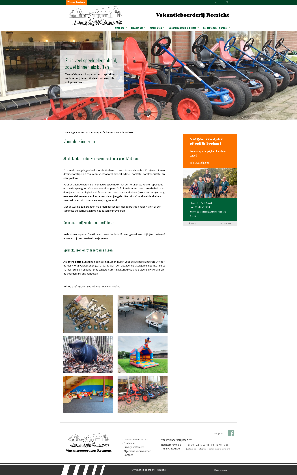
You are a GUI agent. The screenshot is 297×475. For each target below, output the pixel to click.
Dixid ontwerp (220, 470)
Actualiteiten (210, 27)
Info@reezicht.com (199, 162)
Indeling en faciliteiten (102, 132)
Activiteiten (156, 27)
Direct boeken (76, 2)
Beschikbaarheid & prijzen (182, 27)
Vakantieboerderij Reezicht (192, 15)
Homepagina (70, 132)
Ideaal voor (137, 27)
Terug (193, 223)
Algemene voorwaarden (137, 451)
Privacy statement (134, 447)
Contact (223, 27)
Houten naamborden (136, 439)
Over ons (119, 27)
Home (215, 2)
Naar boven (223, 223)
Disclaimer (130, 443)
